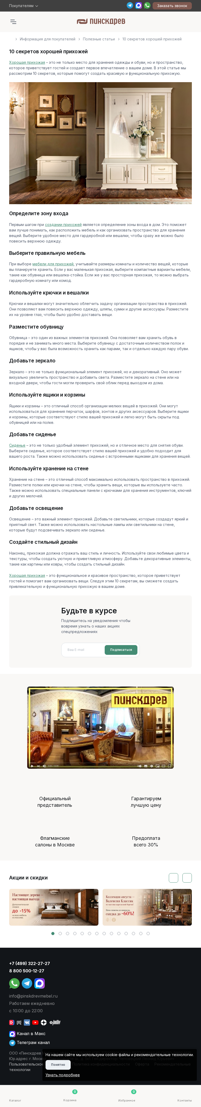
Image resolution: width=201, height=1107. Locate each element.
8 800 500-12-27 (26, 970)
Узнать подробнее (63, 1075)
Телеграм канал (32, 1042)
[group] (53, 907)
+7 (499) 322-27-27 (29, 963)
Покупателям (21, 5)
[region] (100, 37)
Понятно (58, 1065)
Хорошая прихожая (27, 62)
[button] (52, 933)
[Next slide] (187, 878)
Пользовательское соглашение (38, 1064)
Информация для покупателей (47, 39)
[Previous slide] (173, 878)
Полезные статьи (99, 39)
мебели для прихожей (53, 264)
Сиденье (17, 445)
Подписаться (121, 650)
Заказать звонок (172, 5)
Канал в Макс (30, 1033)
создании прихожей (63, 224)
